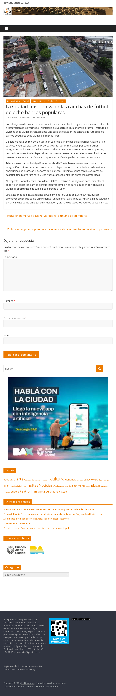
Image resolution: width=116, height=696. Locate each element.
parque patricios (64, 486)
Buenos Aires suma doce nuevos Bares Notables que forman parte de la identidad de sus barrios (50, 509)
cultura (57, 479)
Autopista (27, 480)
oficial (55, 486)
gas (108, 480)
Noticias (45, 485)
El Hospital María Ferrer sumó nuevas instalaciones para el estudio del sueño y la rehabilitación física (52, 514)
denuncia (70, 479)
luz (25, 486)
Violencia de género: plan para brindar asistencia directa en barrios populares (60, 229)
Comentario (10, 257)
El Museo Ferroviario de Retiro (18, 523)
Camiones (36, 480)
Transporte (39, 491)
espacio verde (92, 479)
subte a (15, 491)
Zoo (64, 491)
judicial (20, 486)
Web (6, 335)
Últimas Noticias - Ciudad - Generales (48, 101)
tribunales (56, 491)
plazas (96, 485)
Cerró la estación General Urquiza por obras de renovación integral (36, 528)
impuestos (12, 486)
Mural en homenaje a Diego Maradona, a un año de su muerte (45, 215)
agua (6, 479)
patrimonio (78, 485)
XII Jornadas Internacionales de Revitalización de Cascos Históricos (36, 518)
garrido (103, 480)
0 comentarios (41, 117)
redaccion (26, 117)
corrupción (45, 480)
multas (32, 485)
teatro (25, 491)
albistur (13, 480)
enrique (80, 480)
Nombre (9, 300)
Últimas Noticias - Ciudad (18, 101)
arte (19, 479)
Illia (5, 485)
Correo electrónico (15, 318)
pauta (88, 486)
